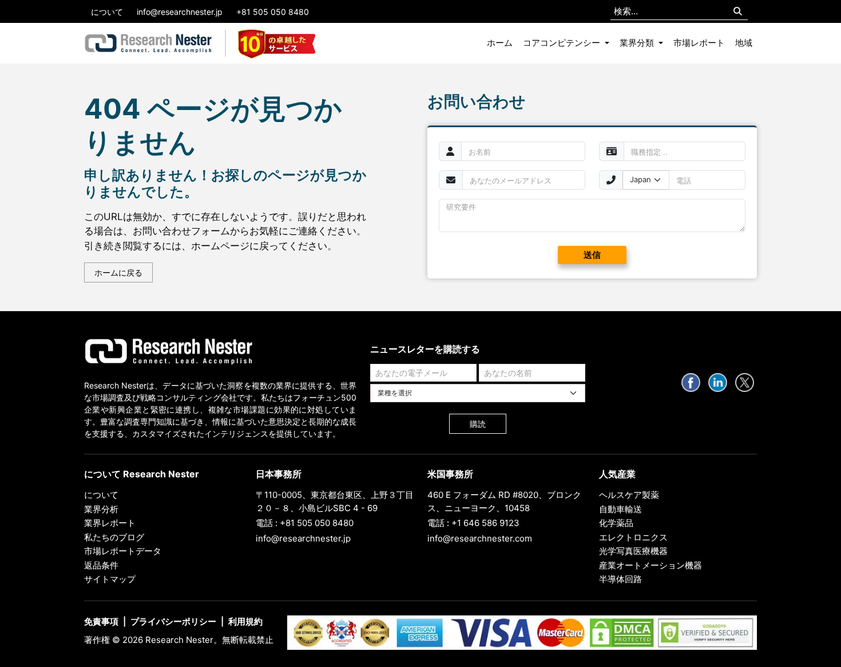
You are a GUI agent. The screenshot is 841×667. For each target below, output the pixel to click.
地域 (743, 42)
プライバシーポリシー (173, 621)
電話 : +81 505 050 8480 (305, 522)
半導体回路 (620, 579)
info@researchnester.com (479, 538)
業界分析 (101, 509)
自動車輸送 (620, 509)
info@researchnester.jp (180, 12)
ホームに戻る (118, 272)
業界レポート (110, 522)
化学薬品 (616, 522)
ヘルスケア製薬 (629, 494)
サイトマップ (110, 579)
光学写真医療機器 (633, 551)
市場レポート (699, 42)
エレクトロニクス (633, 537)
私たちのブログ (114, 537)
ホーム (500, 42)
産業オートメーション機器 (650, 565)
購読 (478, 424)
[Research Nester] (148, 43)
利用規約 (245, 621)
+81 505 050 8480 (272, 12)
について (107, 12)
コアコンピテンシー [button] (562, 42)
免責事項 (101, 621)
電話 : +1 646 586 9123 (473, 522)
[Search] (737, 12)
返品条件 (101, 565)
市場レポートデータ (122, 551)
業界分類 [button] (638, 42)
